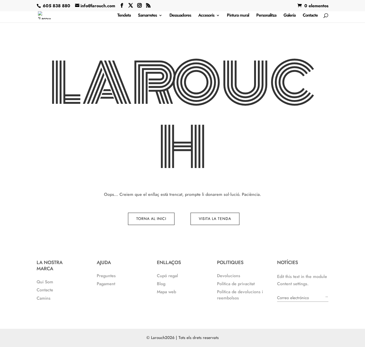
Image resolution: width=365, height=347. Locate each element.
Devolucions (228, 276)
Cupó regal (167, 276)
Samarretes (147, 15)
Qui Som (45, 282)
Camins (44, 298)
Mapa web (166, 292)
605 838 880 (55, 6)
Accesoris (206, 15)
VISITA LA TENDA (215, 218)
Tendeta (124, 15)
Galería (290, 15)
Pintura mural (238, 15)
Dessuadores (180, 15)
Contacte (310, 15)
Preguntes (106, 276)
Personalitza (266, 15)
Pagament (106, 284)
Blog (161, 284)
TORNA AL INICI (151, 218)
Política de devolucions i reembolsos (240, 295)
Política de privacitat (236, 284)
